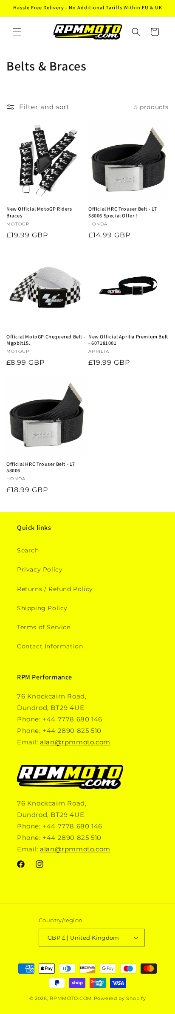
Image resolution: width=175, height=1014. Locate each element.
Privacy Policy (39, 569)
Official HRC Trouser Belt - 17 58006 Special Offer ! (122, 212)
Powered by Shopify (120, 998)
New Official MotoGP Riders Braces (39, 212)
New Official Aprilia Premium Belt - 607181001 (128, 339)
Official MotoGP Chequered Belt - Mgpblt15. (45, 339)
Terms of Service (44, 627)
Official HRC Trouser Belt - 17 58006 (40, 467)
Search (28, 550)
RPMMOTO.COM (71, 998)
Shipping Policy (42, 608)
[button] (17, 32)
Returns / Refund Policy (55, 589)
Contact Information (50, 646)
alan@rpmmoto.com (75, 742)
